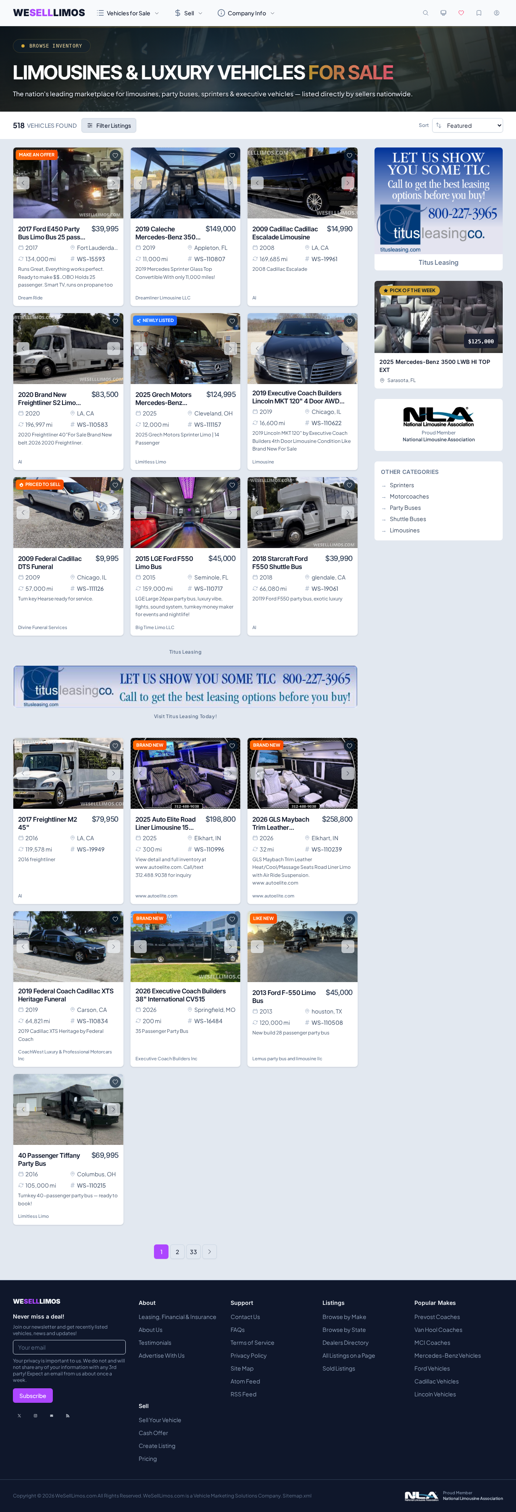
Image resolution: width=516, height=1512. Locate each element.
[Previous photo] (23, 183)
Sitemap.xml (297, 1496)
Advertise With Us (162, 1355)
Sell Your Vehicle (160, 1419)
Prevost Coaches (437, 1316)
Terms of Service (253, 1342)
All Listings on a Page (348, 1355)
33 (193, 1251)
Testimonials (155, 1342)
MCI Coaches (432, 1342)
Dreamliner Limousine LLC (163, 297)
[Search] (425, 12)
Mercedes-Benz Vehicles (447, 1355)
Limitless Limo (150, 461)
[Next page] (209, 1251)
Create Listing (157, 1445)
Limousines (400, 530)
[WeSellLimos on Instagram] (35, 1415)
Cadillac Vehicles (436, 1381)
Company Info (247, 13)
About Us (150, 1329)
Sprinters (397, 484)
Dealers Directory (345, 1342)
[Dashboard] (496, 12)
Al (254, 297)
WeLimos (49, 13)
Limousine (263, 461)
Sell (189, 13)
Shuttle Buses (403, 518)
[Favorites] (461, 12)
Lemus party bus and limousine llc (287, 1058)
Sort (424, 125)
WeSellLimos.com (76, 1496)
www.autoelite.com (156, 895)
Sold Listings (338, 1368)
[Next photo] (113, 183)
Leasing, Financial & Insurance (177, 1316)
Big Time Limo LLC (155, 627)
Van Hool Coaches (438, 1329)
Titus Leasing (438, 262)
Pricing (148, 1458)
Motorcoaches (405, 496)
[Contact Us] (51, 1415)
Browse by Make (344, 1316)
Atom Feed (245, 1381)
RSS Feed (243, 1394)
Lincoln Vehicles (435, 1394)
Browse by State (344, 1329)
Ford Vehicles (432, 1368)
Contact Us (245, 1316)
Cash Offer (153, 1432)
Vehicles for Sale (128, 13)
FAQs (238, 1329)
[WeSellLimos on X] (19, 1415)
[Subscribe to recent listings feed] (67, 1415)
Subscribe (32, 1395)
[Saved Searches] (478, 12)
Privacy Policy (249, 1355)
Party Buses (401, 507)
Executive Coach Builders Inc (166, 1058)
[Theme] (443, 12)
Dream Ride (30, 297)
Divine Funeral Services (42, 627)
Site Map (242, 1368)
